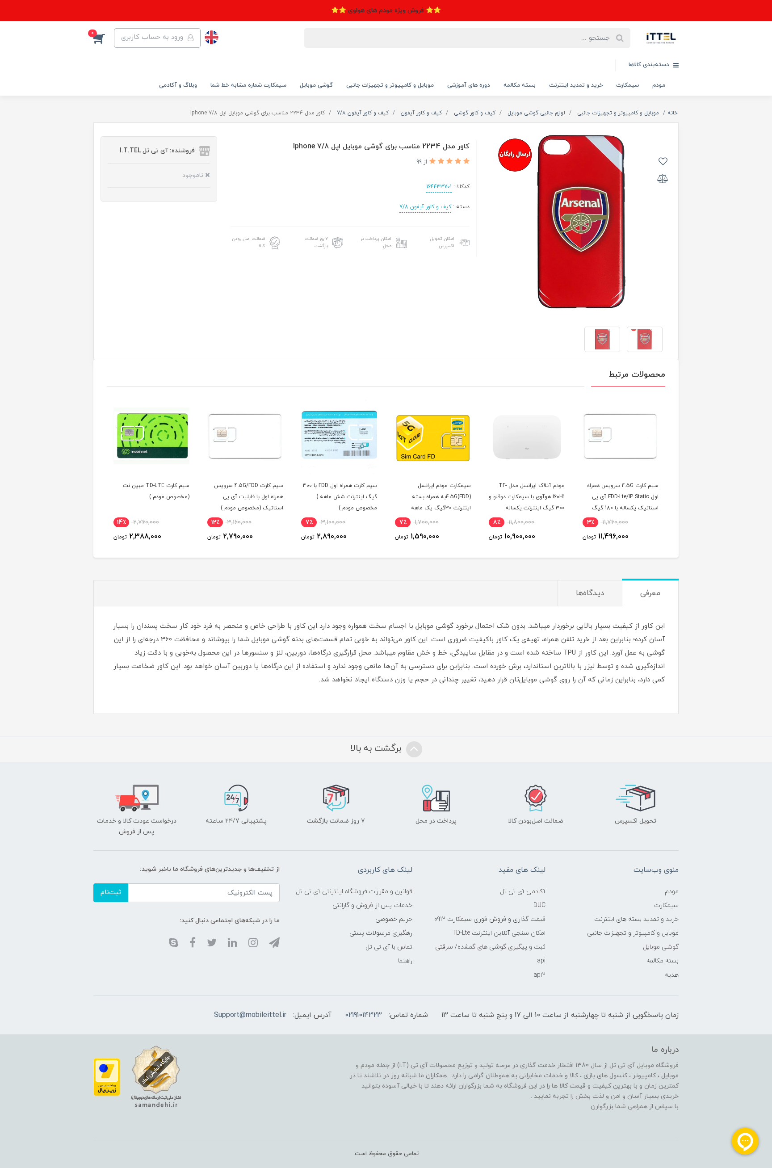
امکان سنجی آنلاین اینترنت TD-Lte (498, 933)
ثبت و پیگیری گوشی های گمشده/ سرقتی (490, 947)
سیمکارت (627, 85)
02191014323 (363, 1015)
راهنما (405, 961)
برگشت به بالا (377, 749)
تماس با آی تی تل (388, 947)
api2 (539, 975)
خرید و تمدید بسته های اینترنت (636, 919)
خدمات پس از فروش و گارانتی (372, 905)
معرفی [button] (650, 593)
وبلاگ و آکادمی (178, 85)
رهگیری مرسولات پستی (380, 933)
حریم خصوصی (393, 919)
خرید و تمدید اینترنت (576, 85)
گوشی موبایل (316, 85)
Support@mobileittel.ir (250, 1015)
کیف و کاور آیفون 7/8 (425, 206)
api (541, 961)
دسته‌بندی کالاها (650, 65)
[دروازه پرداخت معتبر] (106, 1076)
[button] (103, 38)
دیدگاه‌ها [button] (590, 593)
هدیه (672, 975)
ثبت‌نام (111, 892)
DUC (539, 905)
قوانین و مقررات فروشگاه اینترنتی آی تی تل (354, 891)
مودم (658, 85)
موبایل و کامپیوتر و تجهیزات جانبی (390, 85)
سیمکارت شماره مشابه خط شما (248, 85)
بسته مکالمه (519, 85)
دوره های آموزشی (468, 85)
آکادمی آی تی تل (522, 891)
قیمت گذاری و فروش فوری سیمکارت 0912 (489, 919)
